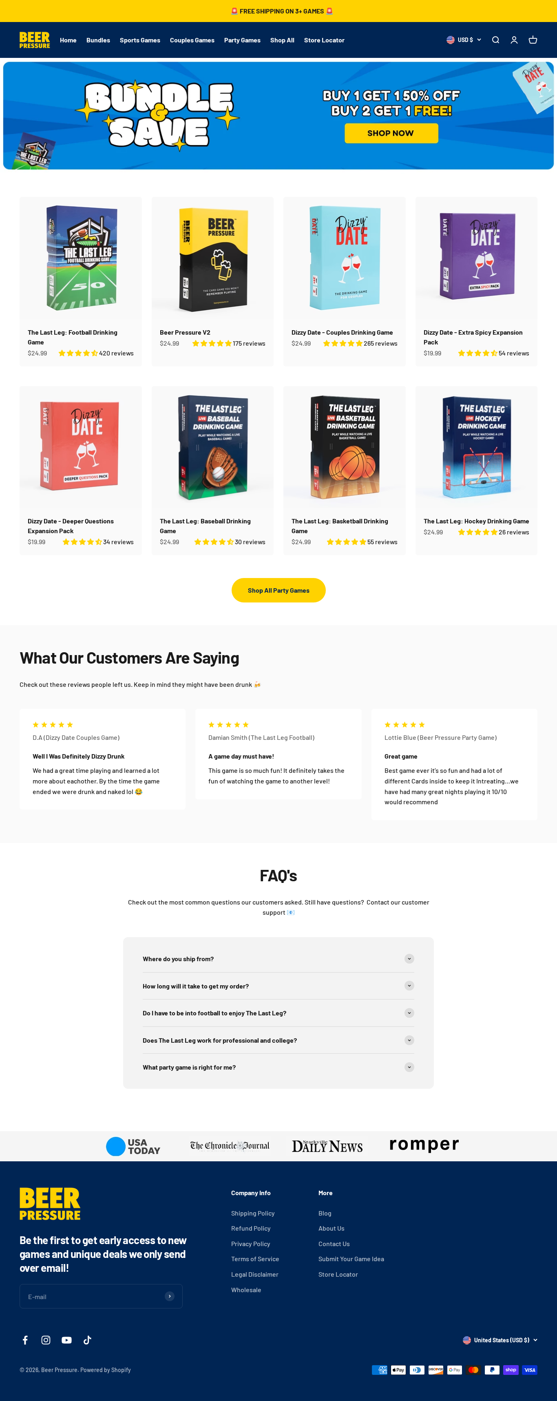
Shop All (282, 40)
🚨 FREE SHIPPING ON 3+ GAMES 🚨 (282, 11)
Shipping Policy (253, 1213)
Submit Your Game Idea (351, 1258)
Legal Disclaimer (254, 1274)
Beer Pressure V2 (185, 332)
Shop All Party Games (278, 590)
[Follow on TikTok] (87, 1340)
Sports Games (140, 40)
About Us (331, 1228)
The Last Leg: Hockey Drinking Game (476, 521)
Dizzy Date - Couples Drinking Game (342, 332)
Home (68, 40)
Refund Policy (251, 1228)
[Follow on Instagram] (45, 1340)
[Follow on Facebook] (25, 1340)
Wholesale (246, 1289)
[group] (278, 116)
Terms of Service (255, 1258)
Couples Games (192, 40)
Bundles (98, 40)
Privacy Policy (250, 1243)
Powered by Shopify (105, 1369)
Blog (325, 1213)
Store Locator (324, 40)
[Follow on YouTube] (66, 1340)
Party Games (242, 40)
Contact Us (334, 1243)
